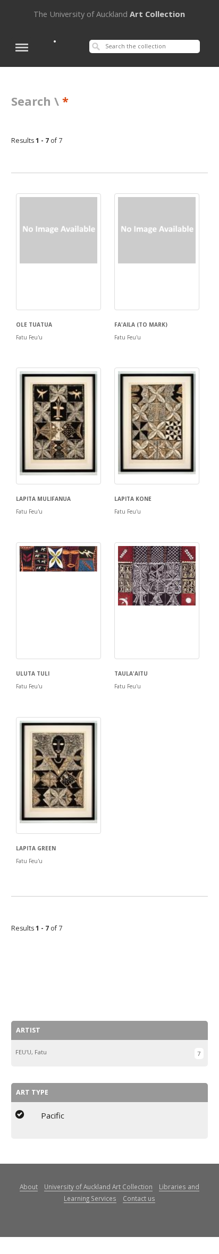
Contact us (139, 1198)
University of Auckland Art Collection (98, 1186)
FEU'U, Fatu (31, 1052)
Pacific (52, 1115)
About (29, 1186)
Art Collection (109, 13)
